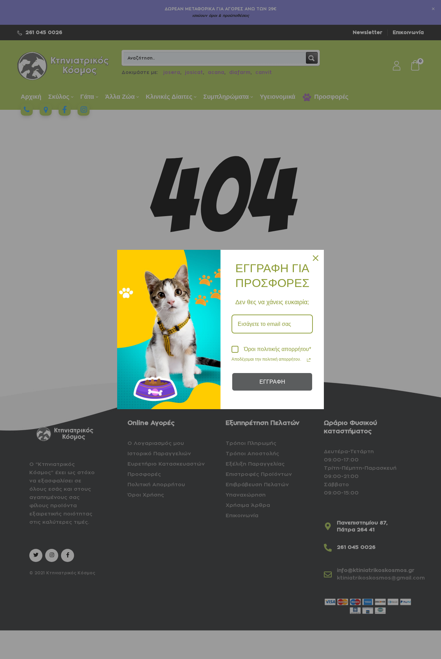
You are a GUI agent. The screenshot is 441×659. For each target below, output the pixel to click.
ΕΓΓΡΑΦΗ (272, 382)
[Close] (315, 258)
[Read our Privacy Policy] (309, 360)
